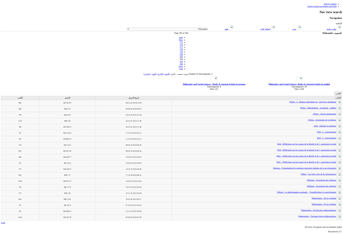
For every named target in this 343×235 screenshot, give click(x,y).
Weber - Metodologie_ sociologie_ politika (318, 108)
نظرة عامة (331, 29)
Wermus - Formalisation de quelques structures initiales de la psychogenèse (304, 168)
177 (181, 47)
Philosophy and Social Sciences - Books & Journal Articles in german (214, 84)
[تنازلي (147, 74)
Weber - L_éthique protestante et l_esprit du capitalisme (312, 102)
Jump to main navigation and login (322, 6)
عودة (3, 222)
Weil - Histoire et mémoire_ (324, 126)
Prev (181, 40)
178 (181, 49)
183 (181, 61)
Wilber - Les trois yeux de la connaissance (318, 174)
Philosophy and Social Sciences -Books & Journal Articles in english (299, 84)
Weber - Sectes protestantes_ (324, 114)
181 (181, 57)
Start (181, 37)
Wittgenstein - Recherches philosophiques (318, 210)
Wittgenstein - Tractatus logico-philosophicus (317, 216)
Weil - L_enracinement (326, 132)
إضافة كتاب (265, 29)
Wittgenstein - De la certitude (324, 198)
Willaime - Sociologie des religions (321, 180)
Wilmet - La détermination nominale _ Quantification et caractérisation (306, 192)
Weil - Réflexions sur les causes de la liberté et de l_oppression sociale (306, 144)
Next (181, 66)
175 (181, 42)
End (181, 69)
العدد (154, 74)
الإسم (167, 74)
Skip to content (330, 4)
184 (181, 64)
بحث (294, 29)
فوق (226, 29)
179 (181, 52)
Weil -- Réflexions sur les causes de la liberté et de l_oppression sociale (306, 156)
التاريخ (160, 74)
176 (181, 45)
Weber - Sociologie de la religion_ (321, 120)
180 (181, 54)
